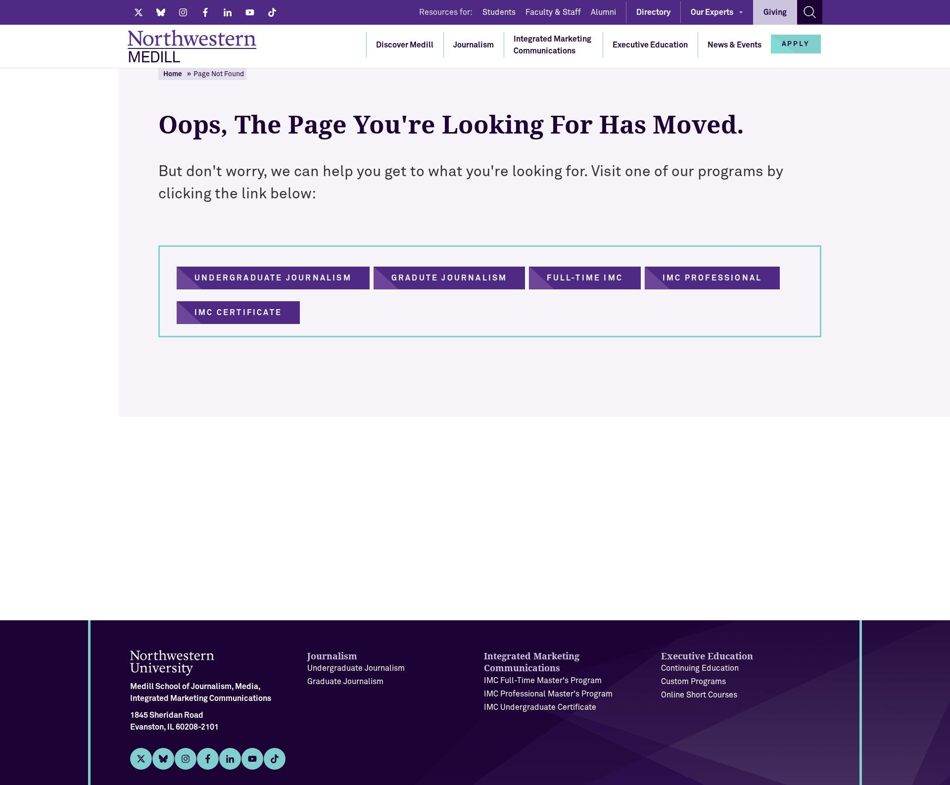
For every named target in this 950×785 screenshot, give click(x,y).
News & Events (734, 45)
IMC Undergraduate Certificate (540, 707)
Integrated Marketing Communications (552, 45)
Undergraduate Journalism (356, 668)
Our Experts (712, 12)
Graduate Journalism (345, 682)
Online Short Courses (699, 695)
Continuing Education (700, 668)
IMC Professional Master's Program (548, 694)
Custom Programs (693, 682)
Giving (775, 12)
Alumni (603, 12)
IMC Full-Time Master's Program (543, 681)
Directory (653, 12)
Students (499, 12)
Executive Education (650, 45)
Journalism (473, 45)
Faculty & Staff (553, 12)
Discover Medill (404, 45)
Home (172, 74)
